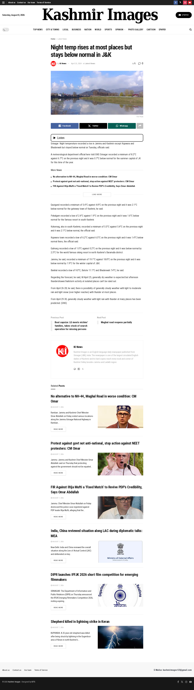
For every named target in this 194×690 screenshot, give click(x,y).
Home (53, 39)
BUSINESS (76, 29)
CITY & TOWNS (52, 29)
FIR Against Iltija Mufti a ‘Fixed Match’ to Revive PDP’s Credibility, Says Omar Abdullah (94, 186)
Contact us (21, 3)
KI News (63, 63)
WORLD (98, 29)
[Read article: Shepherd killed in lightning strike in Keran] (120, 637)
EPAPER (162, 29)
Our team (31, 3)
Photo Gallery (135, 29)
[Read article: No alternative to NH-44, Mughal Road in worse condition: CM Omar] (120, 417)
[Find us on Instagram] (185, 2)
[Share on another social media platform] (140, 126)
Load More (97, 194)
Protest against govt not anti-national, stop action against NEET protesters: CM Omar (93, 181)
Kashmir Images (14, 682)
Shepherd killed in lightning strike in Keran (80, 621)
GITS (33, 682)
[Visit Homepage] (100, 15)
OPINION (119, 29)
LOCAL (66, 29)
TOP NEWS (38, 29)
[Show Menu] (3, 2)
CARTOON (151, 29)
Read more (60, 429)
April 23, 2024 (76, 63)
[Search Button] (190, 29)
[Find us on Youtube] (190, 2)
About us (11, 3)
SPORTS (108, 29)
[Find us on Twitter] (180, 2)
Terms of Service (44, 3)
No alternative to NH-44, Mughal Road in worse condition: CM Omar (85, 176)
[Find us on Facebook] (176, 2)
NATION (87, 29)
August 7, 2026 (58, 407)
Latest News (62, 39)
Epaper (185, 15)
